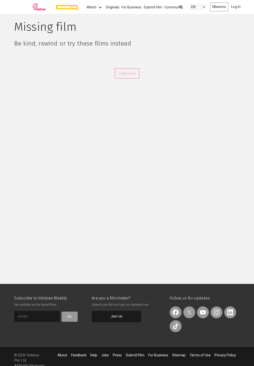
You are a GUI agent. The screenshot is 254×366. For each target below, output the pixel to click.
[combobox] (176, 6)
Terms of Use (200, 355)
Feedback (78, 355)
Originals (112, 7)
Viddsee (30, 6)
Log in (236, 7)
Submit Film (153, 7)
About (62, 355)
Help (93, 355)
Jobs (105, 355)
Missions (219, 7)
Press (117, 355)
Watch (92, 7)
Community (173, 7)
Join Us (116, 316)
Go (69, 317)
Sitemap (179, 355)
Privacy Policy (225, 355)
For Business (131, 7)
